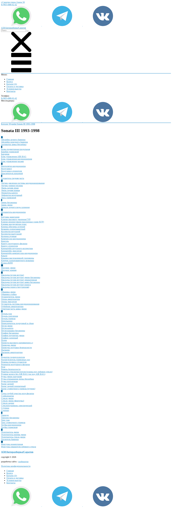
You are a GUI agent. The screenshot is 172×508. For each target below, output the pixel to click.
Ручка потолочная (9, 381)
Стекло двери (7, 398)
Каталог (5, 124)
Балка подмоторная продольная (15, 149)
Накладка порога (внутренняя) (15, 287)
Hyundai (13, 124)
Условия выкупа (13, 89)
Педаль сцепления (9, 316)
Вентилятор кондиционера (13, 166)
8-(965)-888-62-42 (9, 4)
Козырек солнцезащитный (13, 229)
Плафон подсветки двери (12, 335)
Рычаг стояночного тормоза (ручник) (18, 389)
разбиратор (23, 461)
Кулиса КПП (7, 263)
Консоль (5, 241)
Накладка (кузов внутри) (12, 275)
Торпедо (5, 415)
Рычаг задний (7, 384)
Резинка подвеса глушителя (13, 362)
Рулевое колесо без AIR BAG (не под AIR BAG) (23, 374)
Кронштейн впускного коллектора (17, 248)
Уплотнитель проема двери (13, 434)
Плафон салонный (9, 338)
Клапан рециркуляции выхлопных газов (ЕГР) (22, 222)
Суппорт (5, 410)
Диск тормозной (8, 198)
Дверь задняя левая (10, 188)
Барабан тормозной (10, 152)
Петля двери (6, 326)
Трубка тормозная (9, 427)
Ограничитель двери (10, 297)
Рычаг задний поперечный (13, 386)
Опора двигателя (9, 301)
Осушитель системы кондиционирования (20, 304)
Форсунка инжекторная (12, 444)
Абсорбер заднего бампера (13, 139)
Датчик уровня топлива (12, 185)
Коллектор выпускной (11, 234)
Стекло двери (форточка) (12, 401)
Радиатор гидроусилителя (13, 357)
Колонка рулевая (8, 236)
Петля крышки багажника (13, 330)
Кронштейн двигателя (11, 251)
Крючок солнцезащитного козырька (17, 260)
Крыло (4, 256)
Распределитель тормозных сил (15, 360)
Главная (10, 79)
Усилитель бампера (10, 439)
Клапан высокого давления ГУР (16, 219)
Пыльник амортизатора (12, 352)
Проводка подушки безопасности (16, 347)
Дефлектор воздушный (11, 195)
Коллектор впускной (10, 231)
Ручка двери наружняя (11, 376)
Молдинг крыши (9, 270)
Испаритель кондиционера (13, 212)
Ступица (5, 408)
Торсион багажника (10, 418)
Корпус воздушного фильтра (14, 243)
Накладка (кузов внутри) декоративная (19, 280)
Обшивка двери (8, 292)
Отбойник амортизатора (12, 306)
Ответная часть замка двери (14, 309)
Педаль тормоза (8, 318)
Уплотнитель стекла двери (13, 437)
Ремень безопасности (11, 369)
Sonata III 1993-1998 (26, 124)
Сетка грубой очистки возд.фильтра (17, 393)
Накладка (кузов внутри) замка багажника (20, 282)
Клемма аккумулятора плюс (14, 224)
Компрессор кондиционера (13, 239)
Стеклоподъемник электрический (16, 405)
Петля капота (7, 328)
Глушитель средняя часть (12, 178)
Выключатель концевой (12, 173)
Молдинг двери (8, 268)
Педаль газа (6, 314)
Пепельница (6, 321)
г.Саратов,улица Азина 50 (13, 2)
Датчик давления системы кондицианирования (22, 183)
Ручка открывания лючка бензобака (17, 379)
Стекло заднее (7, 403)
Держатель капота (9, 193)
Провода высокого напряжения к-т (17, 343)
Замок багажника (9, 202)
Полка (4, 340)
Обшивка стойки (9, 294)
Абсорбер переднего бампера (14, 142)
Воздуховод (6, 168)
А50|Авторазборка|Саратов (17, 452)
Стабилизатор (7, 396)
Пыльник (5, 350)
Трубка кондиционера (11, 425)
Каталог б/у (11, 84)
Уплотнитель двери (10, 432)
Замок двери (6, 205)
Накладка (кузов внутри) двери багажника (20, 277)
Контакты (10, 91)
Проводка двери (8, 345)
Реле (3, 367)
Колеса (9, 81)
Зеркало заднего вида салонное (15, 207)
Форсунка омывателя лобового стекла (18, 447)
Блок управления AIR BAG (13, 156)
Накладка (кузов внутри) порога (16, 285)
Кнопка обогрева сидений (13, 227)
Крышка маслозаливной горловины (17, 258)
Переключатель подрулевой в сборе (17, 323)
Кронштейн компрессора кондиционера (19, 253)
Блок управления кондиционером (16, 159)
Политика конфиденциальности (16, 466)
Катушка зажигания (10, 217)
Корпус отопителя (9, 246)
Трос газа (5, 420)
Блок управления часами (12, 161)
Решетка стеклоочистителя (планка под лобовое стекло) (26, 372)
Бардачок (5, 154)
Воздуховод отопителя (11, 171)
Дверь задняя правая (10, 190)
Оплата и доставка (15, 86)
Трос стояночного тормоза (13, 422)
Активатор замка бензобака (13, 144)
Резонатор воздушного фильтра (15, 364)
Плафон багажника (10, 333)
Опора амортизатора (10, 299)
